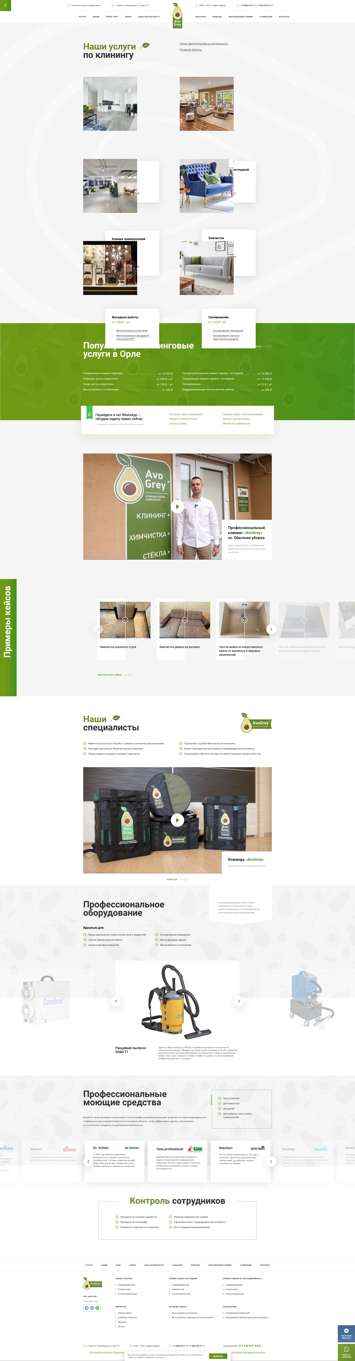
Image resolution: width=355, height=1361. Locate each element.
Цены (118, 1265)
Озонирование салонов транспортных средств (246, 1317)
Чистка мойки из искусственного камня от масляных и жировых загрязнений (241, 650)
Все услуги (254, 346)
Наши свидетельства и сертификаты (204, 43)
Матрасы (122, 1322)
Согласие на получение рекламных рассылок (241, 1352)
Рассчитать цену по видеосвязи (185, 414)
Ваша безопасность (149, 17)
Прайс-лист (112, 17)
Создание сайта (230, 1346)
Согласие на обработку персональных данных (113, 1352)
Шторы (121, 1326)
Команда (217, 17)
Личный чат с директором (236, 423)
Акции (96, 17)
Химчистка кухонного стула (118, 647)
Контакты (284, 17)
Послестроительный (127, 1294)
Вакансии (200, 17)
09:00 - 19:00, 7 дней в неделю (212, 5)
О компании (266, 17)
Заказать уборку (178, 423)
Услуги (82, 17)
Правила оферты (191, 49)
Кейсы (128, 17)
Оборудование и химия (241, 17)
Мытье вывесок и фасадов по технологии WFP (193, 1317)
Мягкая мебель (125, 1313)
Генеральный (124, 1289)
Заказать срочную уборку (236, 418)
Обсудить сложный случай (183, 418)
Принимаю (218, 1356)
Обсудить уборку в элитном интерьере (243, 414)
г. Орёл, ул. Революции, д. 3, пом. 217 (132, 5)
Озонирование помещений (228, 330)
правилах (160, 1357)
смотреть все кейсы (110, 675)
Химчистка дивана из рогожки (179, 647)
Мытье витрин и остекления (132, 330)
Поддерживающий (126, 1285)
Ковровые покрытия (127, 1317)
